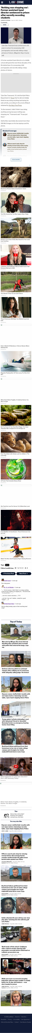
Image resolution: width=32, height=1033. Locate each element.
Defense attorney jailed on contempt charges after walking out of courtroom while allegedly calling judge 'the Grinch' (15, 670)
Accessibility (16, 1019)
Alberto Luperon (5, 20)
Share (4, 24)
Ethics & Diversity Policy (7, 1022)
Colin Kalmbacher (7, 861)
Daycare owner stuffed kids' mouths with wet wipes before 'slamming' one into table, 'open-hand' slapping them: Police (16, 696)
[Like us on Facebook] (17, 568)
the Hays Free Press (15, 105)
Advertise (23, 1016)
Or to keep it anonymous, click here (16, 816)
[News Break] (27, 568)
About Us (17, 1016)
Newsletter (3, 1019)
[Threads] (22, 568)
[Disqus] (16, 597)
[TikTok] (18, 568)
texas (7, 565)
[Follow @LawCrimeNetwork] (24, 568)
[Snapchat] (25, 568)
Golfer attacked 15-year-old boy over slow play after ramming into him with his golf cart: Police (16, 919)
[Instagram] (20, 568)
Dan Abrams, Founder (25, 1022)
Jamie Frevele (5, 923)
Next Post (22, 573)
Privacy (10, 1019)
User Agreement (25, 1019)
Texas (12, 98)
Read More (16, 159)
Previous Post (9, 573)
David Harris (5, 893)
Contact (17, 1022)
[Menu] (2, 2)
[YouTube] (15, 568)
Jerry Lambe (5, 831)
